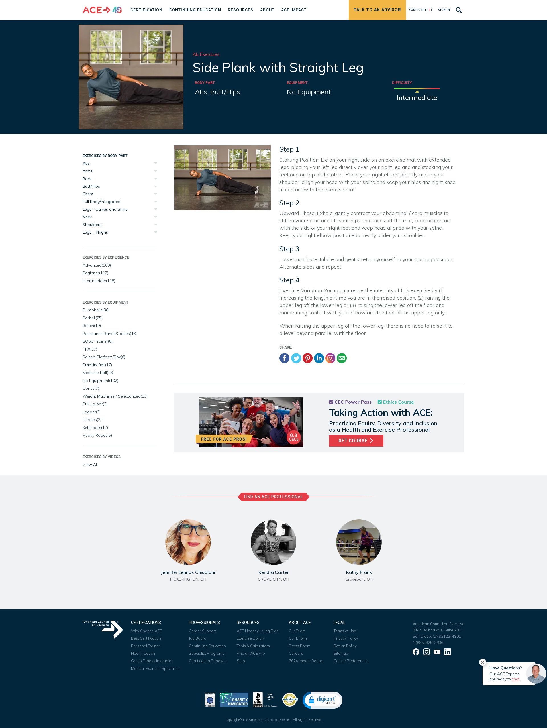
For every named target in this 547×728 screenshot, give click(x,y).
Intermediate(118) (99, 280)
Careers (296, 653)
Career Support (202, 631)
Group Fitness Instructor (152, 660)
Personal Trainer (145, 646)
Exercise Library (251, 638)
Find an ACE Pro (251, 653)
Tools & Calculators (253, 646)
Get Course (353, 441)
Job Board (197, 638)
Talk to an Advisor (377, 9)
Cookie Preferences (351, 660)
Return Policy (345, 646)
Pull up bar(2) (95, 403)
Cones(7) (91, 388)
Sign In (444, 9)
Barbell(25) (93, 317)
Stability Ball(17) (97, 364)
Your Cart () (420, 9)
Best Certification (146, 638)
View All (90, 464)
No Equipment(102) (100, 380)
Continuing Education (207, 646)
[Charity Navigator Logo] (234, 699)
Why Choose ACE (146, 631)
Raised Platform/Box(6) (104, 356)
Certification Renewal (207, 660)
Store (241, 660)
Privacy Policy (346, 638)
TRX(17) (90, 349)
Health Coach (143, 653)
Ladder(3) (92, 411)
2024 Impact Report (306, 660)
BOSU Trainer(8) (98, 341)
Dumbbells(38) (96, 309)
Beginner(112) (95, 272)
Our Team (297, 631)
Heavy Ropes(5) (97, 435)
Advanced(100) (97, 265)
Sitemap (341, 653)
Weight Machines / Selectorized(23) (115, 396)
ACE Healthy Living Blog (258, 631)
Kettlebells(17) (95, 427)
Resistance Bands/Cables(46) (110, 333)
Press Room (299, 646)
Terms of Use (345, 631)
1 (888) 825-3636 (428, 642)
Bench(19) (92, 325)
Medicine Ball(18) (98, 372)
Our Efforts (298, 638)
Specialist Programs (206, 653)
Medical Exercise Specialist (155, 668)
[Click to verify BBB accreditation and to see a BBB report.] (265, 699)
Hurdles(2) (92, 419)
